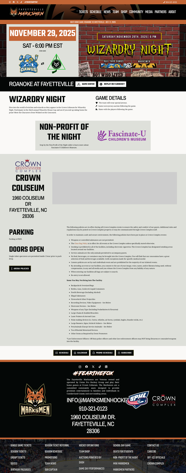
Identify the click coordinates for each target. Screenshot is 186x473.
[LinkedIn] (106, 366)
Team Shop (84, 451)
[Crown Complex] (164, 400)
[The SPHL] (138, 399)
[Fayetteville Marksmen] (27, 12)
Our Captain (51, 469)
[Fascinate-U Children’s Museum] (122, 135)
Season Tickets (18, 451)
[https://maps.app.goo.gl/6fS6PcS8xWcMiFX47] (28, 196)
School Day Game (122, 445)
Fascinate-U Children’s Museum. (64, 147)
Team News (50, 463)
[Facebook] (14, 2)
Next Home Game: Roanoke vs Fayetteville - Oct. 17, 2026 (93, 21)
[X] (17, 2)
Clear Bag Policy (80, 243)
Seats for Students (123, 451)
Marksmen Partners (123, 469)
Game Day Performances (91, 468)
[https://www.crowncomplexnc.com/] (28, 165)
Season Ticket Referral (57, 445)
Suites (14, 463)
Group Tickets (18, 457)
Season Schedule (54, 451)
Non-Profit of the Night (125, 457)
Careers (151, 451)
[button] (179, 12)
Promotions (51, 457)
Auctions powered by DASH (90, 460)
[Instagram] (10, 2)
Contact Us (153, 445)
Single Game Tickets (21, 445)
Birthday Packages (21, 469)
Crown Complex (155, 463)
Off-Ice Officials (156, 457)
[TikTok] (21, 2)
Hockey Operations (89, 445)
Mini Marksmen (121, 463)
